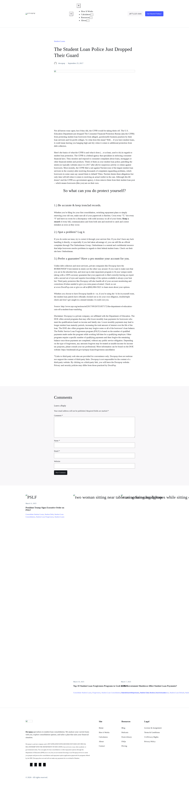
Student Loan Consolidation (111, 693)
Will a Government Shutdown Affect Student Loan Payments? (149, 686)
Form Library (127, 737)
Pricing (124, 746)
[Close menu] (79, 6)
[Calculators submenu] (91, 14)
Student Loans (59, 41)
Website (57, 461)
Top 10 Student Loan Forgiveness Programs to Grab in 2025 (100, 686)
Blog (123, 728)
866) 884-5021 (95, 287)
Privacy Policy (150, 741)
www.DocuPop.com (64, 287)
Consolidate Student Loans (35, 514)
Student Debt (49, 514)
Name (57, 441)
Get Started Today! (154, 14)
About (101, 741)
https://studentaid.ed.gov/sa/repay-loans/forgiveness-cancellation (88, 350)
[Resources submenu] (91, 18)
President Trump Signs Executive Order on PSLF (45, 508)
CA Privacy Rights (151, 737)
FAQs (124, 741)
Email (57, 451)
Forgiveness (96, 693)
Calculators (103, 737)
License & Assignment (153, 728)
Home (101, 728)
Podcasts (125, 732)
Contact (102, 746)
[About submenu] (87, 20)
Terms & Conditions (152, 732)
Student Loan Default (177, 693)
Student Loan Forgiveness (45, 517)
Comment (58, 415)
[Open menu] (71, 14)
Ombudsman (67, 251)
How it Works (104, 732)
